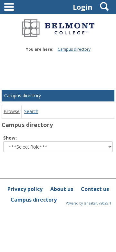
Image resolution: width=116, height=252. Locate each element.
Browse (12, 111)
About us (61, 189)
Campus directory (74, 49)
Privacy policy (25, 189)
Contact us (95, 189)
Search (31, 111)
